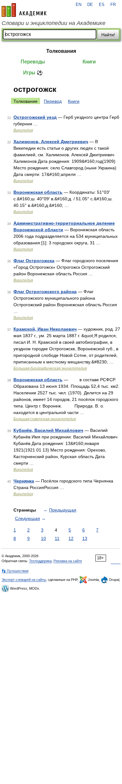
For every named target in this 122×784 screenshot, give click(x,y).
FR (113, 4)
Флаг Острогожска (33, 260)
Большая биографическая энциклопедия (50, 368)
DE (90, 4)
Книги (89, 61)
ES (101, 4)
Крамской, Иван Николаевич (45, 329)
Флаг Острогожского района (45, 291)
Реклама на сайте (67, 561)
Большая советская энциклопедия (44, 419)
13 (84, 538)
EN (78, 4)
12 (71, 538)
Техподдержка (40, 561)
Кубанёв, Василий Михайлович (48, 430)
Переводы (33, 61)
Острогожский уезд (35, 117)
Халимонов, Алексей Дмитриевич (50, 141)
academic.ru (24, 10)
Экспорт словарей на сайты (24, 580)
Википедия (23, 130)
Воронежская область (38, 192)
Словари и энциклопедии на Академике (53, 23)
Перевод (53, 101)
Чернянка (23, 480)
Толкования (61, 51)
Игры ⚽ (33, 72)
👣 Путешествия (15, 571)
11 (57, 538)
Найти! (108, 34)
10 (43, 538)
